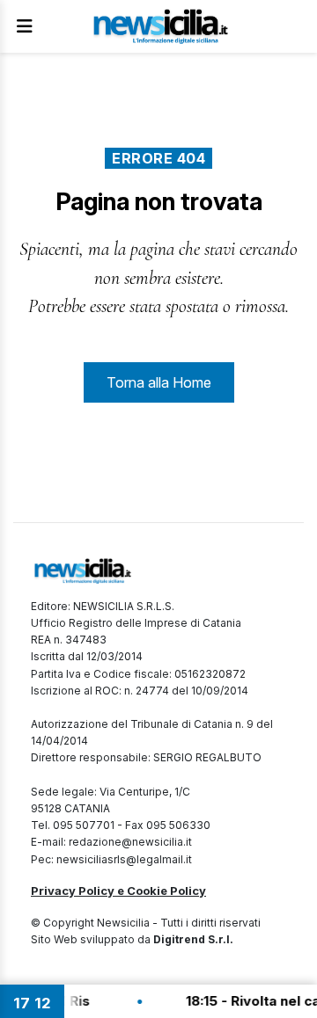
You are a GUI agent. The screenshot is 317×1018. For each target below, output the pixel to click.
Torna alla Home (159, 382)
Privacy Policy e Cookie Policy (118, 890)
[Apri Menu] (25, 26)
